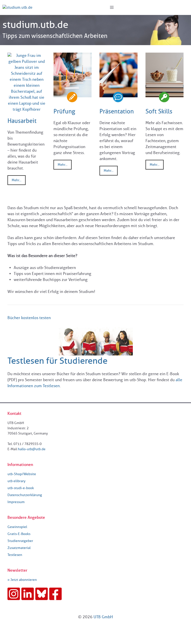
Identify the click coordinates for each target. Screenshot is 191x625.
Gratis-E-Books (18, 534)
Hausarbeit (22, 120)
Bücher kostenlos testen (29, 317)
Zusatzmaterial (19, 548)
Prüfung (64, 111)
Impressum (16, 502)
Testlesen (14, 555)
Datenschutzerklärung (24, 495)
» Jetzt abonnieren (22, 580)
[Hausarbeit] (26, 109)
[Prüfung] (72, 99)
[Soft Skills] (164, 99)
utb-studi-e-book (20, 488)
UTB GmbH (103, 617)
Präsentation (116, 111)
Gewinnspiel (17, 527)
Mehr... (16, 180)
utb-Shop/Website (21, 474)
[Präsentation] (118, 99)
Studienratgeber (20, 541)
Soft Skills (158, 111)
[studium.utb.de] (17, 7)
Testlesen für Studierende (57, 360)
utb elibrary (16, 481)
